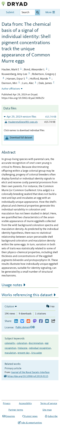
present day (24, 353)
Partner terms (15, 410)
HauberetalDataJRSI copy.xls (23, 122)
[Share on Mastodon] (34, 321)
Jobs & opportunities (31, 423)
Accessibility (25, 403)
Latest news (31, 416)
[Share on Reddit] (28, 321)
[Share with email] (47, 321)
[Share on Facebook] (41, 321)
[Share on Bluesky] (22, 321)
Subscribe (53, 416)
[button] (30, 117)
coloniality (10, 343)
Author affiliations (11, 89)
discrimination (36, 343)
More (48, 12)
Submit (10, 12)
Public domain (23, 327)
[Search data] (37, 12)
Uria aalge (36, 353)
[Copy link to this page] (53, 321)
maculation (10, 353)
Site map (47, 410)
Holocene (22, 348)
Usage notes (12, 285)
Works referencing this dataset (27, 295)
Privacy (6, 403)
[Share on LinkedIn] (16, 321)
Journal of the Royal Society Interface (30, 372)
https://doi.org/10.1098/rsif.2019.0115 (27, 376)
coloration (22, 343)
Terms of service (48, 403)
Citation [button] (9, 306)
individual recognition (40, 348)
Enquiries (10, 416)
